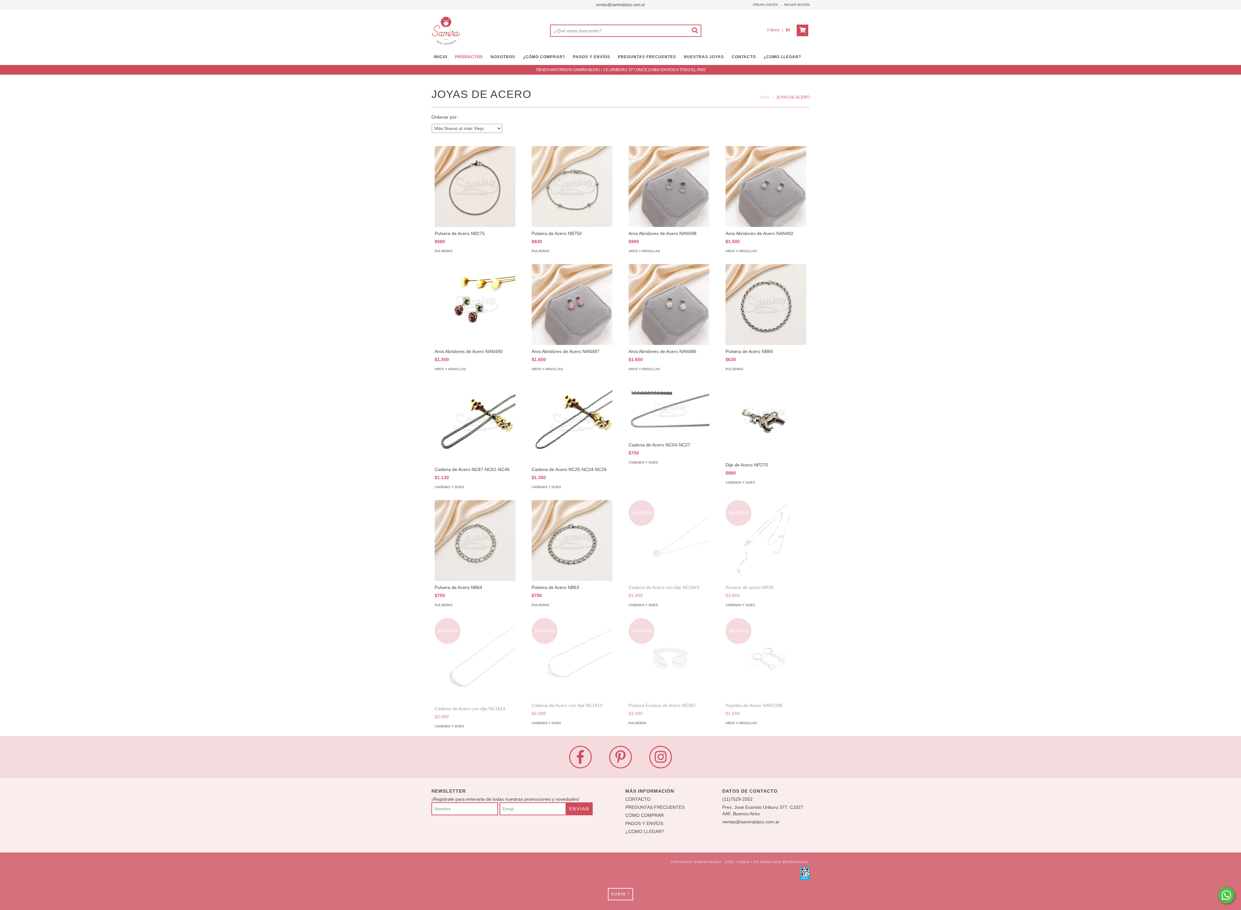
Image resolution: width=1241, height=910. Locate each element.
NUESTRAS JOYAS (704, 57)
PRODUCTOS (469, 57)
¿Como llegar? (782, 57)
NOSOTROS (503, 57)
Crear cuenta (765, 4)
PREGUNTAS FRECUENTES (647, 57)
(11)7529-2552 (737, 799)
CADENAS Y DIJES (449, 487)
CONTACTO (744, 57)
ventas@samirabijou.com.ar (620, 5)
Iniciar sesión (797, 4)
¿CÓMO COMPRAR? (544, 57)
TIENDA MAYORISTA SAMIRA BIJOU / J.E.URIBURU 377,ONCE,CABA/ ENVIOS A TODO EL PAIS (620, 70)
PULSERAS (443, 251)
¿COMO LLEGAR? (644, 831)
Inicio (764, 97)
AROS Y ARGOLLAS (644, 251)
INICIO (440, 57)
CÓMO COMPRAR (644, 815)
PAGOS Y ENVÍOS (591, 57)
